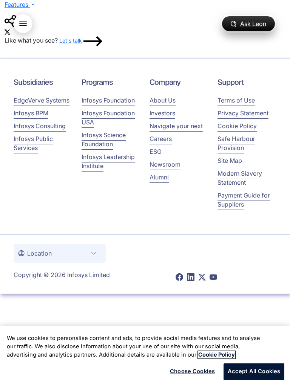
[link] (7, 31)
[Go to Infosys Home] (126, 24)
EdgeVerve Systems (41, 100)
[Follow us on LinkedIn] (190, 277)
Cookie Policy (237, 126)
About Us (163, 100)
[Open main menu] (23, 23)
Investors (162, 113)
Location (40, 253)
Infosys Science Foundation (104, 139)
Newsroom (165, 164)
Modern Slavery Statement (240, 178)
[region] (145, 356)
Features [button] (17, 4)
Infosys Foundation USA (108, 117)
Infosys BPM (31, 113)
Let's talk (71, 40)
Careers (161, 138)
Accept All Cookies (254, 371)
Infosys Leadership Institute (108, 161)
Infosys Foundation (108, 100)
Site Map (230, 160)
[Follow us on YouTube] (213, 277)
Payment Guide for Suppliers (244, 199)
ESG (156, 151)
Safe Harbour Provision (236, 143)
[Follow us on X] (202, 277)
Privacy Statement (243, 113)
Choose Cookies (192, 371)
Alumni (159, 177)
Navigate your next (176, 126)
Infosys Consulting (40, 126)
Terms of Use (236, 100)
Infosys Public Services (33, 143)
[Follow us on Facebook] (179, 277)
